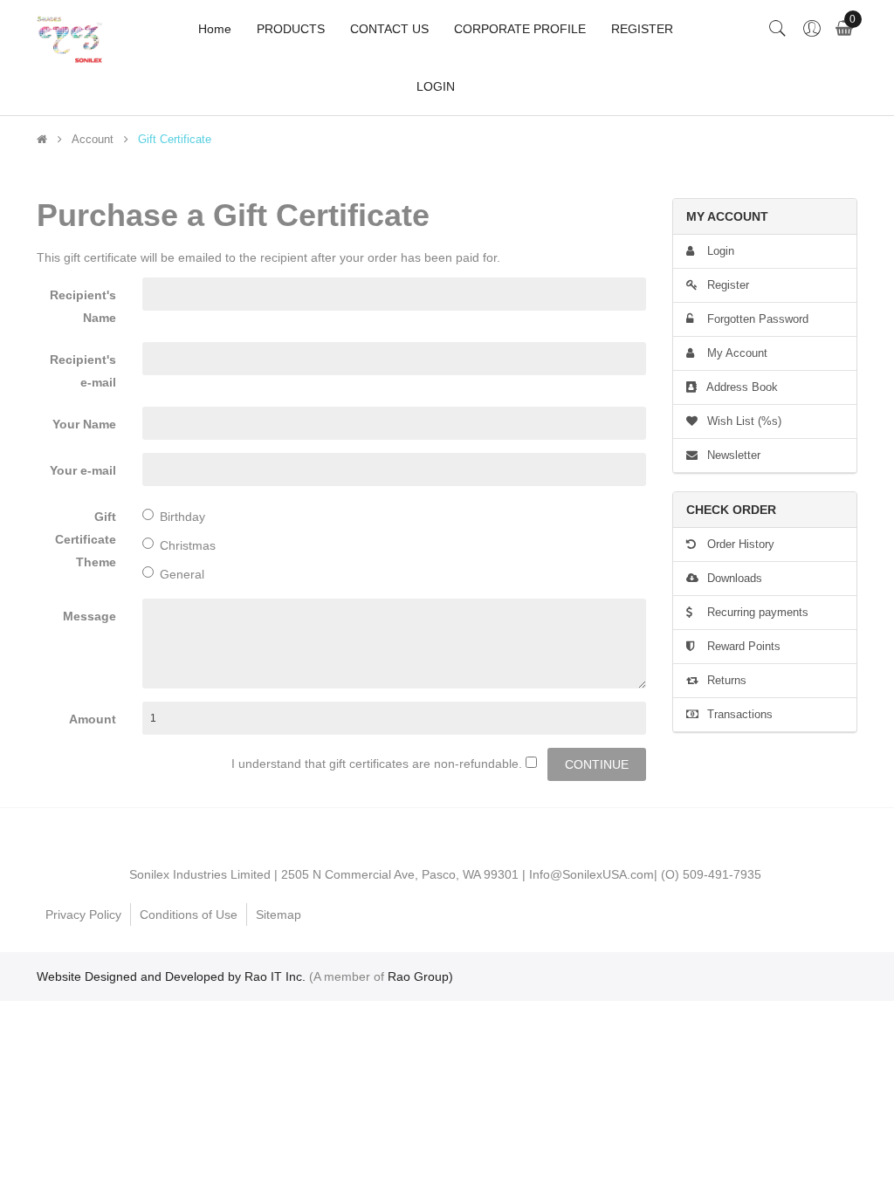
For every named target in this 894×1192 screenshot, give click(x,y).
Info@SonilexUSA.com (591, 874)
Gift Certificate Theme (85, 539)
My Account (735, 353)
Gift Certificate (174, 140)
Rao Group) (420, 976)
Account (92, 140)
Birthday (182, 517)
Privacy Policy (83, 914)
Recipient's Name (83, 306)
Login (719, 250)
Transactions (738, 714)
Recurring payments (756, 612)
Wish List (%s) (742, 421)
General (182, 574)
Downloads (733, 578)
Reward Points (742, 646)
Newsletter (732, 455)
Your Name (84, 424)
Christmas (188, 545)
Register (726, 284)
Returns (725, 680)
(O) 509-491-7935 (711, 874)
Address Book (741, 387)
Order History (739, 544)
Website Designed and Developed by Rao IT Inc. (171, 976)
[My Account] (812, 28)
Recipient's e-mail (83, 371)
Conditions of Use (188, 914)
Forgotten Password (756, 318)
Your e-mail (83, 470)
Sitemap (278, 914)
